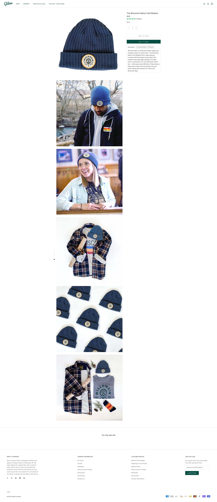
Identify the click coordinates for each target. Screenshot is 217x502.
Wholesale (80, 466)
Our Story (80, 460)
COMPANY (26, 4)
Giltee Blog (81, 476)
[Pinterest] (15, 478)
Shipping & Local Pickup (139, 463)
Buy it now (143, 42)
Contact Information (137, 479)
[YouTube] (20, 478)
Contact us (80, 479)
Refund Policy (135, 466)
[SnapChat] (24, 478)
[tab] (131, 47)
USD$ (8, 492)
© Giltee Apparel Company (14, 496)
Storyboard (81, 472)
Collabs (79, 463)
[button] (131, 19)
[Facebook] (7, 478)
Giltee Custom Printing (84, 469)
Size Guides (135, 476)
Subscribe (192, 473)
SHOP (17, 4)
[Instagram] (11, 478)
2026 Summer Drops (39, 4)
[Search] (208, 4)
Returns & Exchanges (138, 460)
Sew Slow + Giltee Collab (56, 4)
